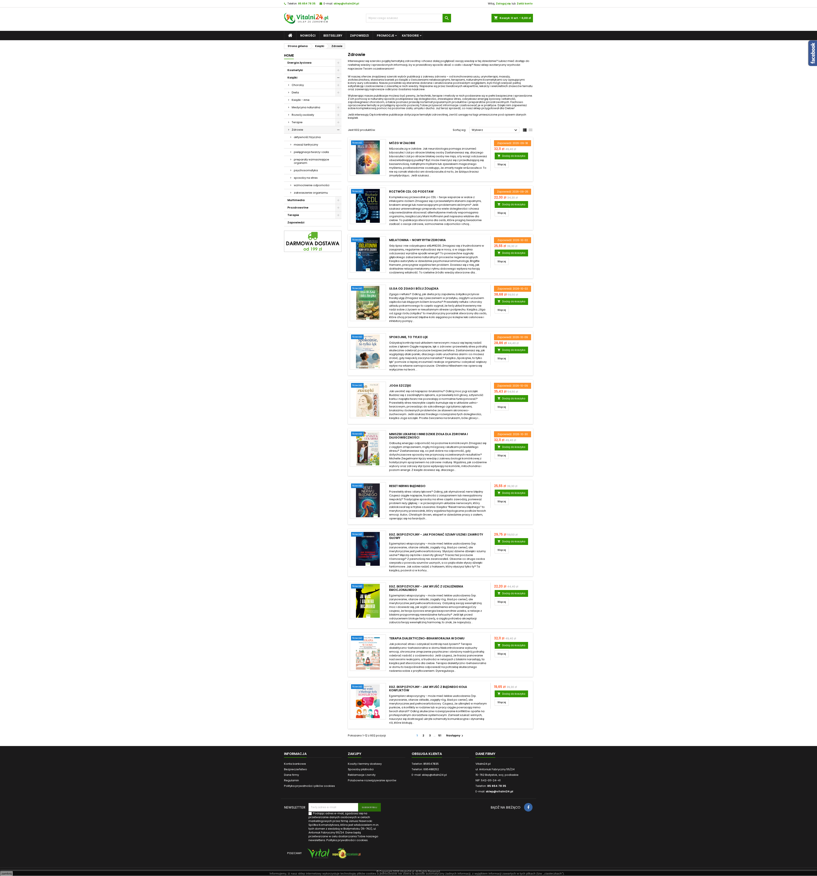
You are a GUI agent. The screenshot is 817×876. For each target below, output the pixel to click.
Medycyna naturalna (306, 107)
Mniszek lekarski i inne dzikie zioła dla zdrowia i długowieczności (428, 436)
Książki (292, 78)
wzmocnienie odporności (311, 185)
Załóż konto (525, 3)
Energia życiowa (299, 63)
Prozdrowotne (297, 208)
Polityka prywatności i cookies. (347, 840)
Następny (455, 735)
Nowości (308, 35)
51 (439, 735)
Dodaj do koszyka (511, 156)
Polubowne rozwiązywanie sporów (372, 780)
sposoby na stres (306, 178)
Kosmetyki (295, 70)
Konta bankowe (295, 764)
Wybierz (495, 130)
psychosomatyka (306, 170)
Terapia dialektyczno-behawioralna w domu (426, 638)
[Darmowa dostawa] (312, 241)
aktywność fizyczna (307, 137)
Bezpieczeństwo (295, 769)
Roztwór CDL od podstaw (411, 191)
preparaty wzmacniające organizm (311, 161)
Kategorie (410, 35)
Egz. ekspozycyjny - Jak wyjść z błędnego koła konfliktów (428, 688)
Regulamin (291, 780)
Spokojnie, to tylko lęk (408, 337)
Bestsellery (332, 35)
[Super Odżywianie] (346, 855)
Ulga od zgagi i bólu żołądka (413, 288)
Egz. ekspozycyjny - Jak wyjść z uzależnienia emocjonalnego (426, 588)
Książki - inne (301, 100)
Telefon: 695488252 (425, 769)
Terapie (297, 122)
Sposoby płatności (361, 769)
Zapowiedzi (359, 35)
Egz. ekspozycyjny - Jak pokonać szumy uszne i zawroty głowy (436, 536)
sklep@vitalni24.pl (346, 3)
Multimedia (296, 200)
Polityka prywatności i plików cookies (309, 786)
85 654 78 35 (307, 3)
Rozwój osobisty (303, 115)
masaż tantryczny (306, 145)
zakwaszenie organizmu (311, 193)
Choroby (298, 85)
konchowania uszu (467, 76)
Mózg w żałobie (402, 143)
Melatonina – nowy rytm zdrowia (417, 240)
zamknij (6, 873)
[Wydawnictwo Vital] (317, 855)
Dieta (295, 92)
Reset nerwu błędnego (407, 486)
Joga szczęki (400, 385)
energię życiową (488, 99)
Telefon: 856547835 (425, 764)
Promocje (385, 35)
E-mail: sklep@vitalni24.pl (429, 775)
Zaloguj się (503, 3)
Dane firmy (291, 775)
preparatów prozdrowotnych (489, 102)
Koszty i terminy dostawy (365, 764)
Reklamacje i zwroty (362, 775)
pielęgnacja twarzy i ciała (311, 152)
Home (289, 55)
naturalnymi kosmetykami (484, 80)
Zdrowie (297, 130)
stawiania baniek (382, 80)
